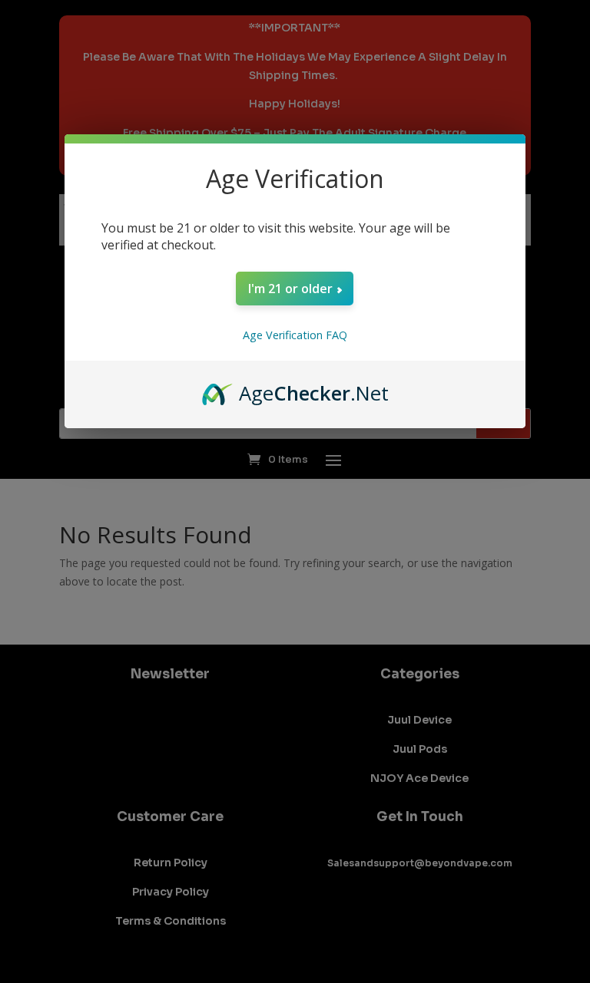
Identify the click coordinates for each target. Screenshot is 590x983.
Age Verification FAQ (295, 335)
